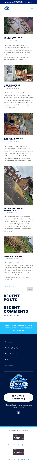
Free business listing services (18, 445)
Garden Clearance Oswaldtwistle (13, 209)
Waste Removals (11, 354)
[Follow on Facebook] (18, 412)
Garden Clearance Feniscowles (13, 38)
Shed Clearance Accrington (12, 86)
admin (8, 41)
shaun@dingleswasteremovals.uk (18, 405)
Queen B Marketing (22, 459)
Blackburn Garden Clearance (13, 139)
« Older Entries (9, 286)
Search (30, 289)
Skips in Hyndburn (13, 256)
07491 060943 (18, 408)
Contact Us (9, 365)
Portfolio (8, 360)
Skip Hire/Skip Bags (12, 348)
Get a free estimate (18, 397)
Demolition (9, 342)
